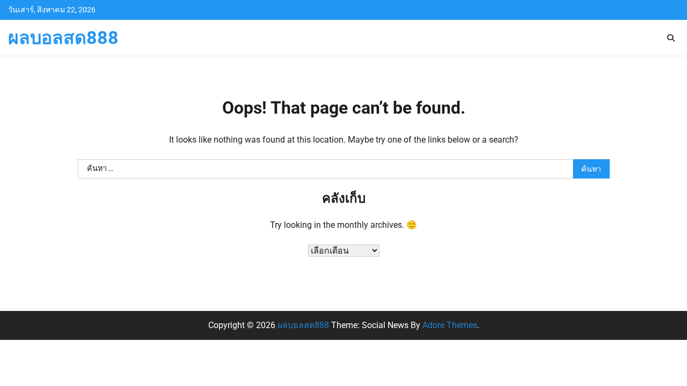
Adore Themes (449, 325)
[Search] (671, 38)
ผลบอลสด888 (63, 37)
